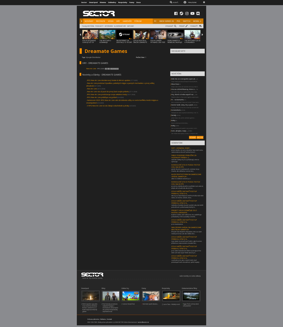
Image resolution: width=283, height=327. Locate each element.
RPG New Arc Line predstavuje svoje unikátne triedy (107, 94)
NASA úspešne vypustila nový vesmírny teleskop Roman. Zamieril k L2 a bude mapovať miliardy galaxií (89, 307)
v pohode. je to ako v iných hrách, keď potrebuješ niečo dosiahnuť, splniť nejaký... (185, 261)
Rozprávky (122, 2)
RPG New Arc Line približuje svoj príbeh (102, 97)
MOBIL (196, 21)
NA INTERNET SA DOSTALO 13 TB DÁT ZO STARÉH (124, 42)
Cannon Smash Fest (128, 304)
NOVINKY (89, 21)
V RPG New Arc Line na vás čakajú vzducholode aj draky (108, 106)
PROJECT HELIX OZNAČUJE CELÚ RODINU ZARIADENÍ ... (184, 211)
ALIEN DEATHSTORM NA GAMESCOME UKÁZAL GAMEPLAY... (186, 175)
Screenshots (176, 110)
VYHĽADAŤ (169, 26)
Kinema (103, 2)
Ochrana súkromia (93, 319)
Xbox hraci (175, 84)
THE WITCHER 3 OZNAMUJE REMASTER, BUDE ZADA (106, 43)
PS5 (178, 21)
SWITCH (186, 21)
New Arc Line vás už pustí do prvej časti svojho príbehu (108, 91)
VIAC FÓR (200, 137)
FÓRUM (138, 21)
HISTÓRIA (90, 26)
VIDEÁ (110, 21)
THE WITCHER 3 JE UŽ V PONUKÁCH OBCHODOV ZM (192, 42)
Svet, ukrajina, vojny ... (179, 131)
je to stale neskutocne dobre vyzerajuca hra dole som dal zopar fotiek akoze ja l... (186, 252)
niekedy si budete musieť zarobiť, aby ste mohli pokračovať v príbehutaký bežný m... (187, 206)
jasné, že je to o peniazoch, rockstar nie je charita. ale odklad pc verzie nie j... (185, 170)
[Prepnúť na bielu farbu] (204, 2)
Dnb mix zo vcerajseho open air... (183, 79)
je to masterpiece (177, 224)
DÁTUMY (130, 26)
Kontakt (109, 319)
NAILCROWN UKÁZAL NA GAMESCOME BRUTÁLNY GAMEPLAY (186, 228)
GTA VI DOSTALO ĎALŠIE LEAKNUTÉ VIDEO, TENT (140, 42)
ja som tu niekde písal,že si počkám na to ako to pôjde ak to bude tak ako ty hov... (187, 187)
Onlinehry (112, 2)
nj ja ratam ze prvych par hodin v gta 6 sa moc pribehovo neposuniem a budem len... (186, 242)
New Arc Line (91, 68)
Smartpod (93, 2)
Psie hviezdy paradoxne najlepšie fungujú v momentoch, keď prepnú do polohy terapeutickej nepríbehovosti (110, 307)
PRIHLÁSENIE (192, 2)
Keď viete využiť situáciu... (150, 304)
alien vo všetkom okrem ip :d (180, 179)
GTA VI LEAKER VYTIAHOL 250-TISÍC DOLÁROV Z (157, 42)
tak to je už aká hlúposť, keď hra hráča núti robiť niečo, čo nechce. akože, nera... (187, 197)
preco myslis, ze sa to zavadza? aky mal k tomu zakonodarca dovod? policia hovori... (187, 151)
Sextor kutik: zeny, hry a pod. (182, 105)
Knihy (173, 120)
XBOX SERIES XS (166, 21)
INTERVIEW (109, 26)
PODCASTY (99, 26)
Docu (138, 2)
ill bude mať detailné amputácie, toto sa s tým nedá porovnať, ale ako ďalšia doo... (186, 233)
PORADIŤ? (194, 26)
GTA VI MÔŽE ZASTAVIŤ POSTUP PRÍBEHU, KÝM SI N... (184, 192)
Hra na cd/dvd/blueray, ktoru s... (183, 89)
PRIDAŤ (182, 26)
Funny (131, 2)
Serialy (173, 115)
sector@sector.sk (143, 322)
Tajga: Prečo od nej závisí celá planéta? (191, 305)
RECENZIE (100, 21)
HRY (118, 21)
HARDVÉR (127, 21)
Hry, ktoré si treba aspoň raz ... (183, 94)
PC (155, 21)
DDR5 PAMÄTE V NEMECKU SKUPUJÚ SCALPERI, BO (174, 42)
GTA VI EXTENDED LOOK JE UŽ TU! (89, 41)
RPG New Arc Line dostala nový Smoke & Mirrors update (108, 80)
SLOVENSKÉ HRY (120, 26)
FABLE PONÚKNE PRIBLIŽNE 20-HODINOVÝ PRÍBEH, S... (184, 156)
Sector (84, 2)
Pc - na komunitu (177, 99)
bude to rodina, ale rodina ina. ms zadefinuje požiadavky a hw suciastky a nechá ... (186, 216)
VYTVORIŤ (193, 137)
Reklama (103, 319)
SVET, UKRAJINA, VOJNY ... (181, 148)
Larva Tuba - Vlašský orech (171, 304)
